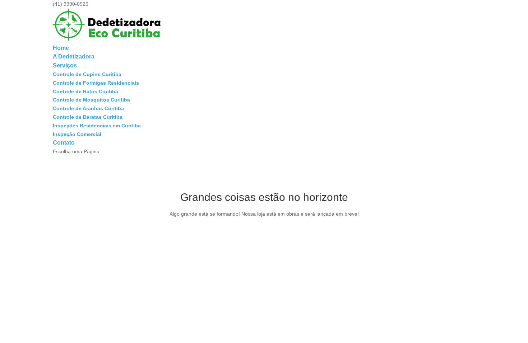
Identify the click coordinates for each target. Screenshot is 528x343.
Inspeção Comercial (77, 134)
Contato (64, 143)
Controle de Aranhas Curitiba (88, 108)
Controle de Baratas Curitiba (87, 117)
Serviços (65, 65)
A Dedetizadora (73, 56)
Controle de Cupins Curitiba (87, 74)
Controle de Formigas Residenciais (96, 83)
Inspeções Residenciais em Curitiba (97, 125)
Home (61, 48)
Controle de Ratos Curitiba (85, 91)
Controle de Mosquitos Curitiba (91, 100)
